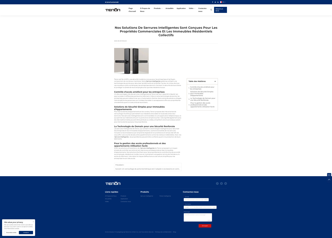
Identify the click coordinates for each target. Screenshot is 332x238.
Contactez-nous (202, 9)
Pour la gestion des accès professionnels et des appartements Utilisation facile (202, 105)
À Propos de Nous (145, 9)
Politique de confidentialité (163, 232)
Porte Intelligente (165, 196)
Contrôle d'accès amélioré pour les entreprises (202, 88)
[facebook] (212, 2)
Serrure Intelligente (146, 196)
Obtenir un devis (219, 10)
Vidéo (191, 8)
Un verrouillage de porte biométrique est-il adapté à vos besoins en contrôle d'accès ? (155, 169)
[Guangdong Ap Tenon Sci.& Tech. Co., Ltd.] (114, 10)
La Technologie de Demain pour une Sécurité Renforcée (202, 99)
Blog (174, 232)
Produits (157, 8)
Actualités (170, 8)
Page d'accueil (132, 9)
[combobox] (188, 207)
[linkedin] (218, 2)
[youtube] (215, 2)
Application (181, 8)
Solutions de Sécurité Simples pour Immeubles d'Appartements (201, 93)
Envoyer (205, 226)
